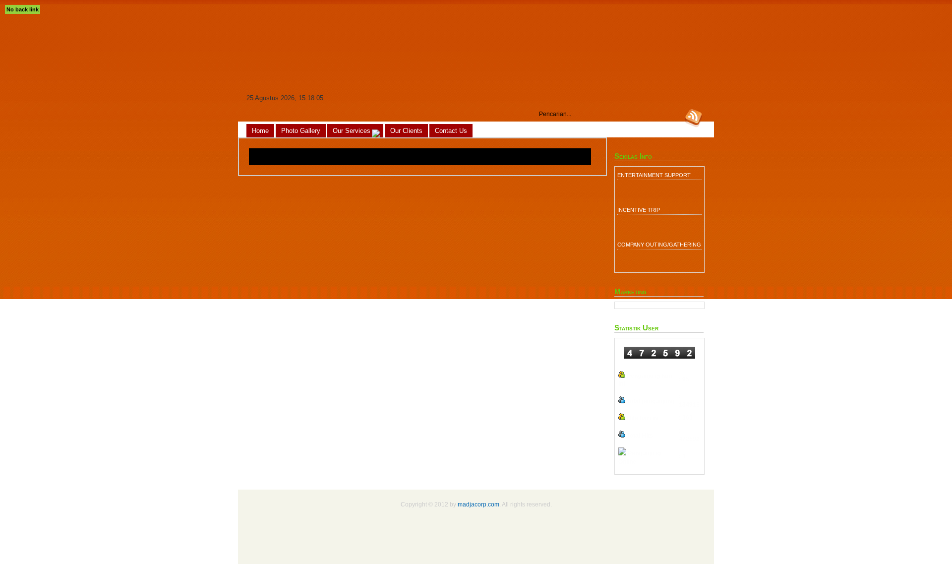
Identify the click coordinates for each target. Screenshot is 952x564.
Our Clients (406, 130)
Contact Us (451, 130)
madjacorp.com (478, 504)
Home (260, 130)
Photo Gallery (300, 130)
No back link (22, 9)
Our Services (351, 130)
